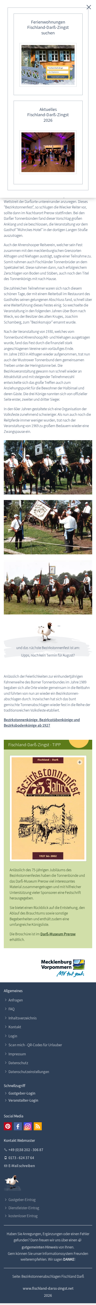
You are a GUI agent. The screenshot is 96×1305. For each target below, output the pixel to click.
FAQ (11, 1009)
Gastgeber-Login (21, 1093)
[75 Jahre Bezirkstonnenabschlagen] (48, 467)
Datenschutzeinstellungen (28, 1071)
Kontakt (14, 1026)
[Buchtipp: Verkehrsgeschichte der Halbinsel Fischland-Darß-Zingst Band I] (48, 808)
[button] (8, 1126)
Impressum (17, 1054)
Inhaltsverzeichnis (22, 1018)
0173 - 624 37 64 (21, 1157)
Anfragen (15, 1000)
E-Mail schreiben (21, 1165)
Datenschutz (18, 1062)
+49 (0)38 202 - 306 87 (25, 1149)
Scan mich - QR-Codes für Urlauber (35, 1044)
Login (12, 1036)
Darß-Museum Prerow (58, 934)
